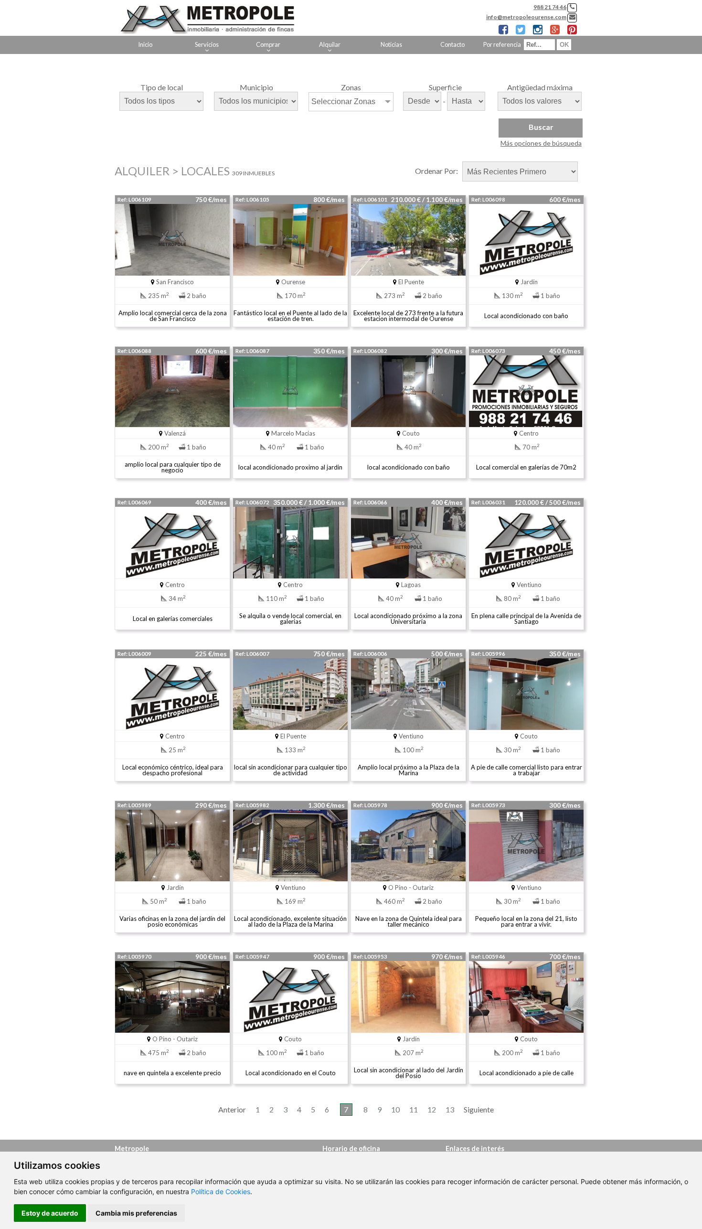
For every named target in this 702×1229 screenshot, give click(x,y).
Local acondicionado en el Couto (290, 1073)
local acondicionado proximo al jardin (290, 467)
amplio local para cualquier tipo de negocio (173, 467)
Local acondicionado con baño (526, 316)
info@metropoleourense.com (526, 17)
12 (431, 1109)
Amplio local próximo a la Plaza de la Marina (408, 770)
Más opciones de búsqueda (541, 143)
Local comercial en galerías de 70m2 (526, 467)
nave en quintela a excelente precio (172, 1073)
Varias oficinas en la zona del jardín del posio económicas (172, 921)
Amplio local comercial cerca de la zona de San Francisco (172, 315)
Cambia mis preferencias (136, 1213)
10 (395, 1109)
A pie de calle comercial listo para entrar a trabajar (526, 770)
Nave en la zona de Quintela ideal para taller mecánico (408, 921)
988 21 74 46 (549, 7)
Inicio (145, 44)
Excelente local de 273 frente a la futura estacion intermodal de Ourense (408, 315)
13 (450, 1109)
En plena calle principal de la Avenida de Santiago (526, 618)
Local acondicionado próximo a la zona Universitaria (408, 618)
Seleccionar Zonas (343, 101)
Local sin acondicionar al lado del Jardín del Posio (408, 1072)
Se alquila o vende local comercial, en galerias (290, 618)
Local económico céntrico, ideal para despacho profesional (172, 770)
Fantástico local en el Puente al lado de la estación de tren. (290, 315)
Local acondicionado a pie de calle (526, 1073)
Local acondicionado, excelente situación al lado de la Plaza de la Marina (290, 921)
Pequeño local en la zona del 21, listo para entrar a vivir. (526, 921)
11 (413, 1109)
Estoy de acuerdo (49, 1213)
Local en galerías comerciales (173, 618)
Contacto (452, 44)
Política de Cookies (220, 1191)
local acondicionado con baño (408, 467)
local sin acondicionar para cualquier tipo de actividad (290, 770)
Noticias (391, 44)
